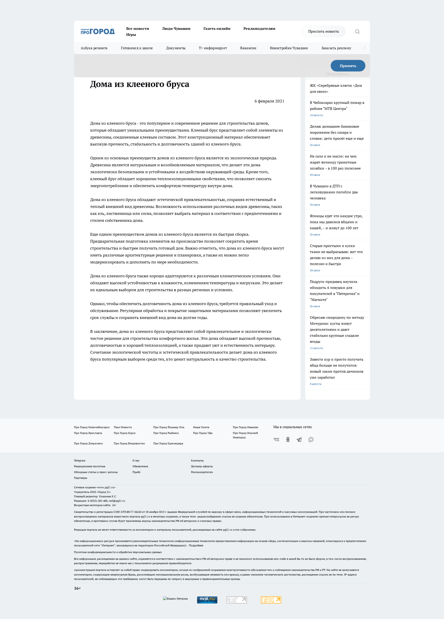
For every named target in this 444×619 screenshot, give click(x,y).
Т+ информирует (213, 48)
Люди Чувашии (176, 28)
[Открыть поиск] (357, 31)
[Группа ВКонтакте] (276, 439)
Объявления (140, 466)
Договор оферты (202, 466)
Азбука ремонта (94, 48)
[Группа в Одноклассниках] (288, 439)
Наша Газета (201, 427)
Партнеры (80, 478)
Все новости (137, 28)
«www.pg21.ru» (105, 487)
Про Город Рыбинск (166, 433)
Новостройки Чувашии (289, 48)
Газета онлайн (217, 28)
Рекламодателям (259, 28)
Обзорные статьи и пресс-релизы (96, 472)
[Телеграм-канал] (299, 439)
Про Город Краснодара (168, 443)
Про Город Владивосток (129, 443)
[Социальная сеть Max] (311, 439)
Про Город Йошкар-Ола (168, 427)
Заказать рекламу (336, 48)
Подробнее (196, 545)
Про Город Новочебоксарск (92, 427)
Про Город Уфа (203, 433)
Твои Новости (123, 427)
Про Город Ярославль (88, 433)
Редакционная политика (89, 466)
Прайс (137, 472)
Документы (175, 48)
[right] (365, 48)
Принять (348, 65)
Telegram (79, 460)
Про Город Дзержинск (88, 443)
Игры (131, 34)
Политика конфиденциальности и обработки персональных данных (118, 552)
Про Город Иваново (245, 427)
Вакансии (248, 48)
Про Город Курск (125, 433)
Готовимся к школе (137, 48)
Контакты (197, 460)
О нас (136, 460)
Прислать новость (323, 31)
